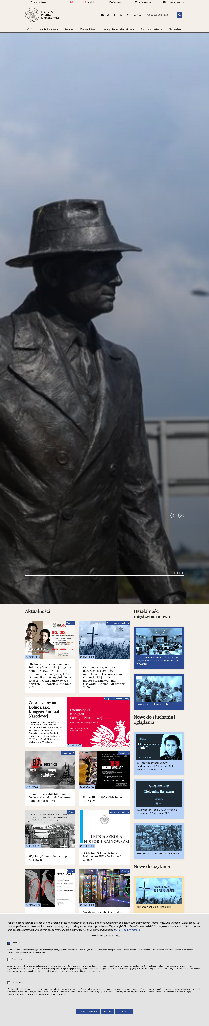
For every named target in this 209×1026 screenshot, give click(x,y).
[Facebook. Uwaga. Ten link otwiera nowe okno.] (114, 14)
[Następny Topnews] (173, 640)
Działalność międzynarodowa (152, 760)
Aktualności (37, 758)
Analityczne (17, 959)
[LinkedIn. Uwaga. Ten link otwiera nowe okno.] (102, 14)
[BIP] (71, 2)
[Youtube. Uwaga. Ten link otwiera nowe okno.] (108, 14)
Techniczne (17, 943)
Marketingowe (17, 982)
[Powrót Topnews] (181, 640)
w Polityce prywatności (127, 929)
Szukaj (179, 15)
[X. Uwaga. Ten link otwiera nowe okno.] (120, 14)
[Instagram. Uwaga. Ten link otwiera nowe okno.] (127, 14)
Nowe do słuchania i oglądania (154, 866)
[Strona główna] (32, 15)
